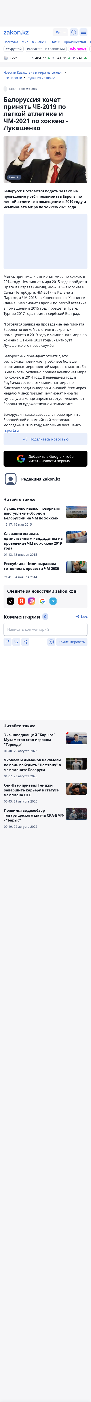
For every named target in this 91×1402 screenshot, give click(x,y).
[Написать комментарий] (45, 629)
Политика (11, 42)
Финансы (39, 42)
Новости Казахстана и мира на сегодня (33, 72)
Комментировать (72, 642)
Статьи (55, 42)
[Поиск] (74, 32)
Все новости (13, 78)
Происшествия (75, 42)
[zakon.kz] (16, 32)
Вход (83, 616)
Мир (25, 42)
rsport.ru (11, 430)
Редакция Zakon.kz (41, 78)
